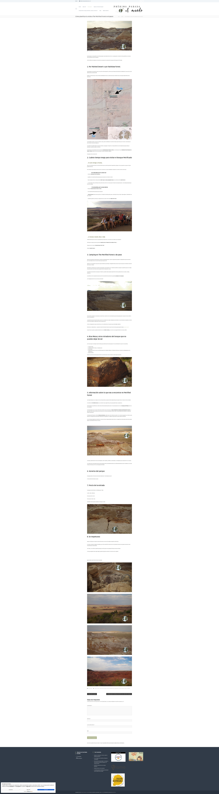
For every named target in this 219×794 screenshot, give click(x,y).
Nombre (89, 718)
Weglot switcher (106, 10)
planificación (117, 688)
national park (102, 688)
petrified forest (112, 688)
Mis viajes (89, 6)
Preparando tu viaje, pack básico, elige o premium (88, 10)
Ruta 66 (123, 688)
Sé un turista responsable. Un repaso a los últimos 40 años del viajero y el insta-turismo (101, 762)
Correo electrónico (90, 724)
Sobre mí (84, 6)
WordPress (114, 792)
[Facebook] (140, 1)
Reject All (28, 789)
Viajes (122, 16)
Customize (11, 789)
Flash (102, 792)
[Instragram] (143, 1)
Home (80, 6)
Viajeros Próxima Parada (98, 6)
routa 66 (120, 688)
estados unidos (96, 688)
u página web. (126, 327)
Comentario (89, 705)
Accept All (46, 789)
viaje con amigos (127, 688)
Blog (100, 10)
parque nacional (106, 688)
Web (88, 730)
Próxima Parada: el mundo (85, 792)
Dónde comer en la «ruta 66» (99, 768)
